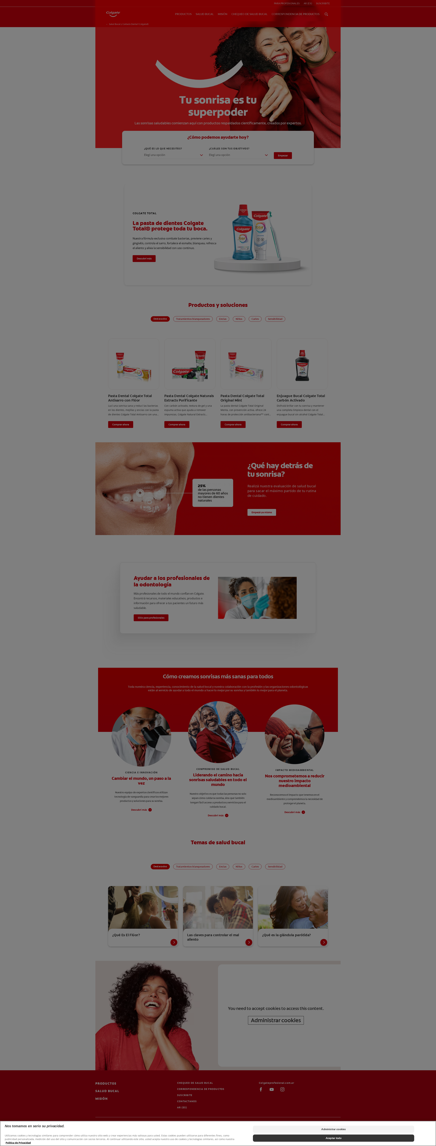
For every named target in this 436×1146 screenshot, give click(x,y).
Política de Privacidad (18, 1142)
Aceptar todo (333, 1138)
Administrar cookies (333, 1129)
